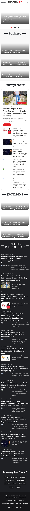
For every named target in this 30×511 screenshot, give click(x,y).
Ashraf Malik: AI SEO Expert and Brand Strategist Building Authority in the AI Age (19, 173)
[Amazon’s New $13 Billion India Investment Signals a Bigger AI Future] (8, 72)
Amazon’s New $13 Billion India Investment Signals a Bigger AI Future (12, 351)
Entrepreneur (20, 480)
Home (6, 497)
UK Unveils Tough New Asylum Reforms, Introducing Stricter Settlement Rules (12, 334)
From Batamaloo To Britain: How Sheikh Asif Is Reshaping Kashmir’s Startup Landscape (20, 144)
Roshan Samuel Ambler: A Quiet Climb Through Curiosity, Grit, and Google (20, 164)
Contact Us (25, 503)
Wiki (11, 487)
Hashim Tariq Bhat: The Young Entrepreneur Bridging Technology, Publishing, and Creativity (14, 278)
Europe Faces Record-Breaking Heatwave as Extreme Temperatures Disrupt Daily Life (14, 368)
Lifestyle (7, 483)
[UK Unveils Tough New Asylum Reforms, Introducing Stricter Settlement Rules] (22, 232)
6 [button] (18, 27)
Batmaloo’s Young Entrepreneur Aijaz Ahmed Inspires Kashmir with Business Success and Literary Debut (20, 134)
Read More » (7, 125)
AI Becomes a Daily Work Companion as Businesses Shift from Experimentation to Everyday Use (15, 403)
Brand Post (14, 477)
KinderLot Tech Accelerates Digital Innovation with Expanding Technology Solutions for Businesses (14, 52)
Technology (22, 483)
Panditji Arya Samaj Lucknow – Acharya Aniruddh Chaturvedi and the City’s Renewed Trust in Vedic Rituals (20, 184)
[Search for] (28, 3)
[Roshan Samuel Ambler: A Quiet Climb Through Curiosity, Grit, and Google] (3, 159)
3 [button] (14, 27)
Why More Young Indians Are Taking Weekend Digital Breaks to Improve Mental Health (13, 420)
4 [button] (15, 27)
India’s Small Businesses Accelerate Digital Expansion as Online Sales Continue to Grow (14, 385)
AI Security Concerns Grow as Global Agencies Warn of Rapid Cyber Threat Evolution (12, 454)
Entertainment (10, 480)
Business (22, 477)
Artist (6, 477)
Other (14, 483)
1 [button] (11, 27)
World (18, 487)
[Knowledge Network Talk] (15, 2)
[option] (15, 15)
